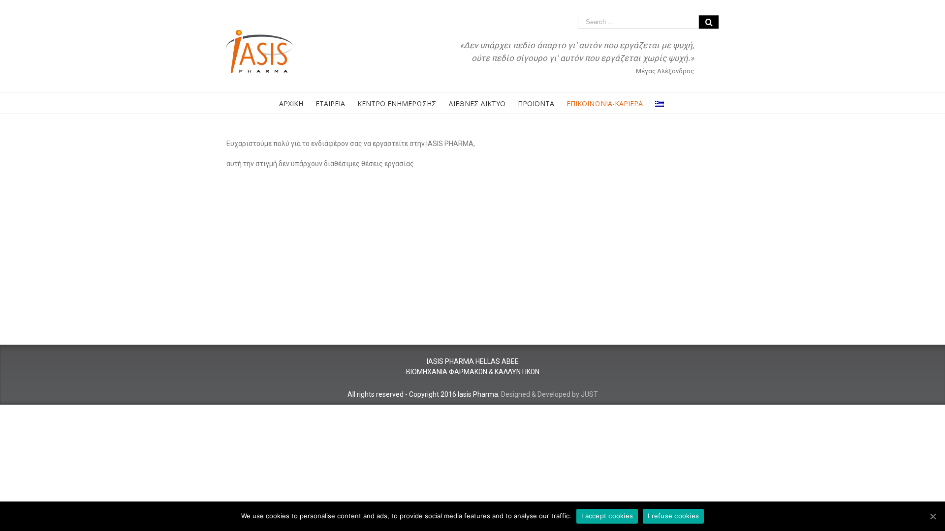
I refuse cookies (673, 516)
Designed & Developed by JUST (549, 394)
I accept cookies (607, 516)
